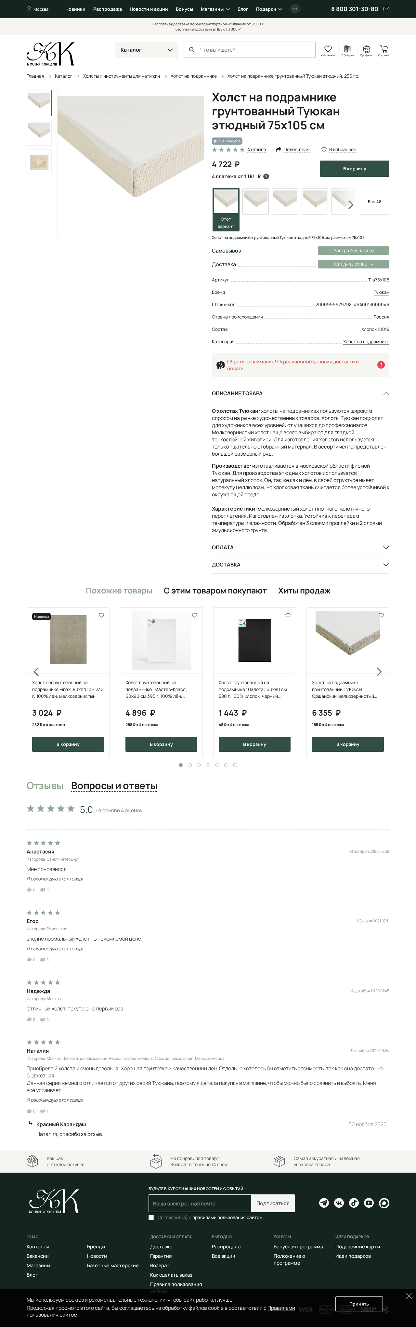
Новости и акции (149, 9)
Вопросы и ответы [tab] (114, 786)
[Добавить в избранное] (101, 615)
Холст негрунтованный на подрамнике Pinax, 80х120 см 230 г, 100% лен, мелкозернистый (68, 689)
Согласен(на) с (210, 1217)
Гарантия (161, 1256)
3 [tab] (199, 765)
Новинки (75, 9)
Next (346, 205)
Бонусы (184, 9)
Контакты (38, 1246)
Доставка (226, 564)
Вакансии (38, 1256)
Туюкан (381, 292)
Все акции (223, 1256)
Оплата (223, 547)
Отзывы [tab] (45, 786)
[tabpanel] (68, 682)
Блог (243, 9)
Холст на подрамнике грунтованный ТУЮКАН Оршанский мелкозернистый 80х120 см (343, 689)
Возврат (159, 1265)
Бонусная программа (298, 1246)
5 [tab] (217, 765)
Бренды (96, 1246)
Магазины (212, 9)
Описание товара (237, 393)
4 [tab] (208, 765)
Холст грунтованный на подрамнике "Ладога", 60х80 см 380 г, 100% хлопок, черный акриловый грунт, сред (253, 689)
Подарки (266, 9)
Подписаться (273, 1203)
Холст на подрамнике (366, 341)
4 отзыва (256, 149)
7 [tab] (235, 765)
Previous (32, 682)
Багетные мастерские (113, 1265)
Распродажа (107, 9)
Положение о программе (289, 1259)
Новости (97, 1256)
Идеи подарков (353, 1256)
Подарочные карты (357, 1246)
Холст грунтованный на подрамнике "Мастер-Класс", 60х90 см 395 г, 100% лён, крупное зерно (156, 689)
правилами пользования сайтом (227, 1217)
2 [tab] (190, 765)
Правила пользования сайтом (176, 1287)
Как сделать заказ (171, 1274)
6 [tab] (226, 765)
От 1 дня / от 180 (343, 264)
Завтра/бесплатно (354, 250)
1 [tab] (181, 765)
